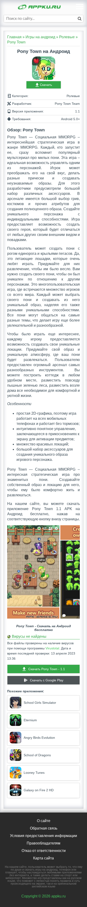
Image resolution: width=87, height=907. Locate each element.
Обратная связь (43, 828)
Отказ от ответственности (44, 851)
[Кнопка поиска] (79, 18)
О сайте (43, 821)
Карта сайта (43, 858)
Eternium (30, 720)
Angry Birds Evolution (39, 737)
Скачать (46, 85)
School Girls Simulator (40, 702)
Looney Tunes (34, 772)
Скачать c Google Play (46, 680)
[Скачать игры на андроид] (40, 8)
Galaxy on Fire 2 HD (39, 790)
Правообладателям (43, 843)
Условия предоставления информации (43, 836)
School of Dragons (37, 755)
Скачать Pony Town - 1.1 (46, 669)
